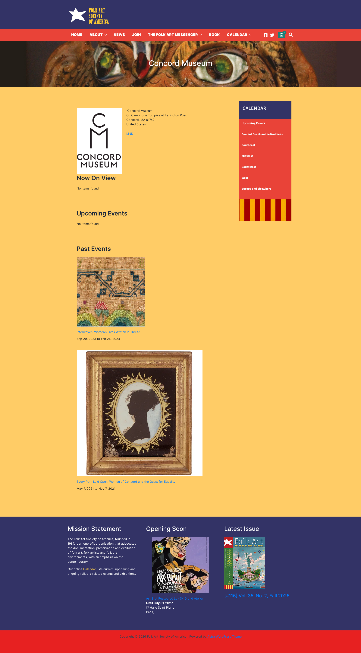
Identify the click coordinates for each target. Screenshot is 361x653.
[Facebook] (265, 35)
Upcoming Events (253, 123)
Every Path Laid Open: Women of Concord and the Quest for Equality (126, 481)
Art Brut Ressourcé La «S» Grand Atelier (174, 598)
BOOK (214, 35)
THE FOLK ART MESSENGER (173, 35)
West (245, 178)
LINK (129, 133)
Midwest (247, 156)
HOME (76, 35)
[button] (105, 34)
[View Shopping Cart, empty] (281, 35)
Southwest (249, 167)
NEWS (119, 35)
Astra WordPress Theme (224, 636)
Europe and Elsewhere (256, 189)
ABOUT (96, 35)
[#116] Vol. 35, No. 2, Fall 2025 (257, 595)
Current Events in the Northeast (263, 134)
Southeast (248, 145)
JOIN (136, 35)
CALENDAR (237, 35)
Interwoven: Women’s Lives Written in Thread (108, 332)
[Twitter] (272, 35)
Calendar (89, 569)
